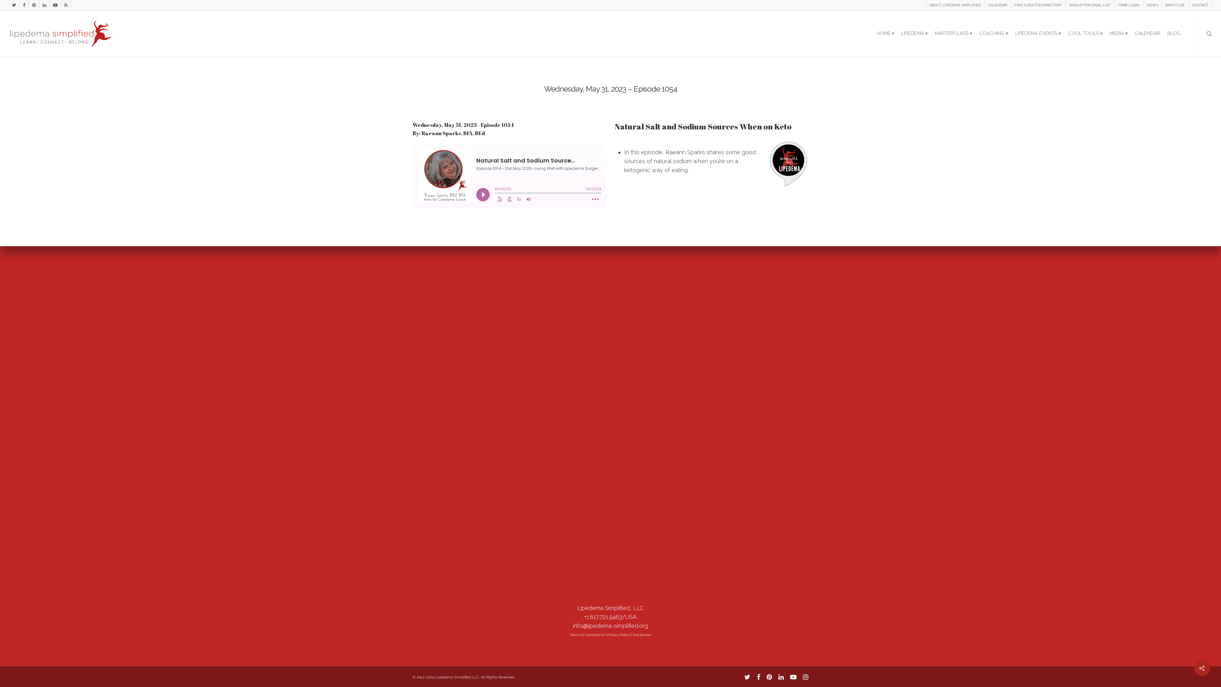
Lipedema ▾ (914, 33)
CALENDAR (997, 5)
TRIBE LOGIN (1129, 5)
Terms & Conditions (587, 635)
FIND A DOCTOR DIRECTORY (1038, 5)
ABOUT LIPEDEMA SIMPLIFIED (955, 5)
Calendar (1147, 33)
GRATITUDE (1175, 5)
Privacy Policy (618, 635)
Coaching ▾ (993, 33)
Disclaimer (642, 635)
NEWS (1152, 5)
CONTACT (1200, 5)
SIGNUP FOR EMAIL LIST (1090, 5)
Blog (1173, 33)
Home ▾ (885, 33)
